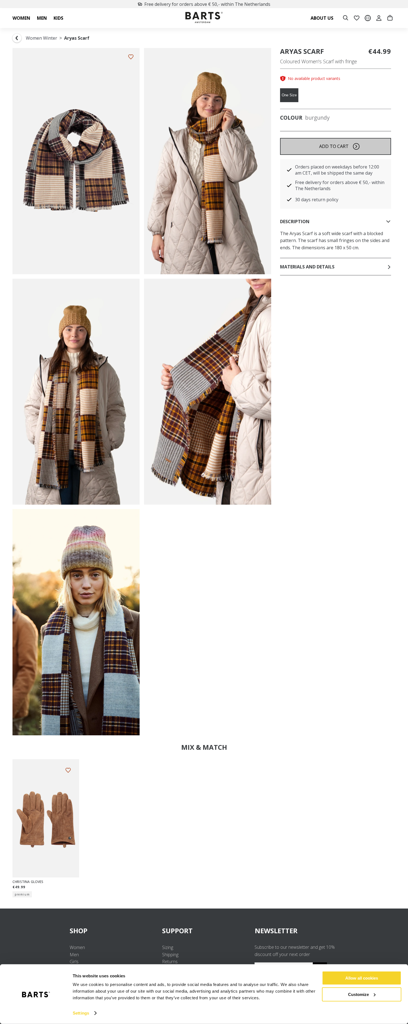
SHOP (78, 930)
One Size (289, 95)
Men (74, 955)
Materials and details (307, 267)
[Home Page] (204, 18)
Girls (74, 961)
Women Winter (41, 38)
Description (294, 221)
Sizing (167, 947)
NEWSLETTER (276, 930)
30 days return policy (316, 200)
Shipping (170, 955)
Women (77, 947)
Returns (170, 961)
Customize (358, 994)
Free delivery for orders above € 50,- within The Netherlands (207, 4)
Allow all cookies (361, 978)
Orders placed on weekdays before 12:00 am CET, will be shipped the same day (337, 170)
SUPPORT (177, 930)
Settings (81, 1013)
